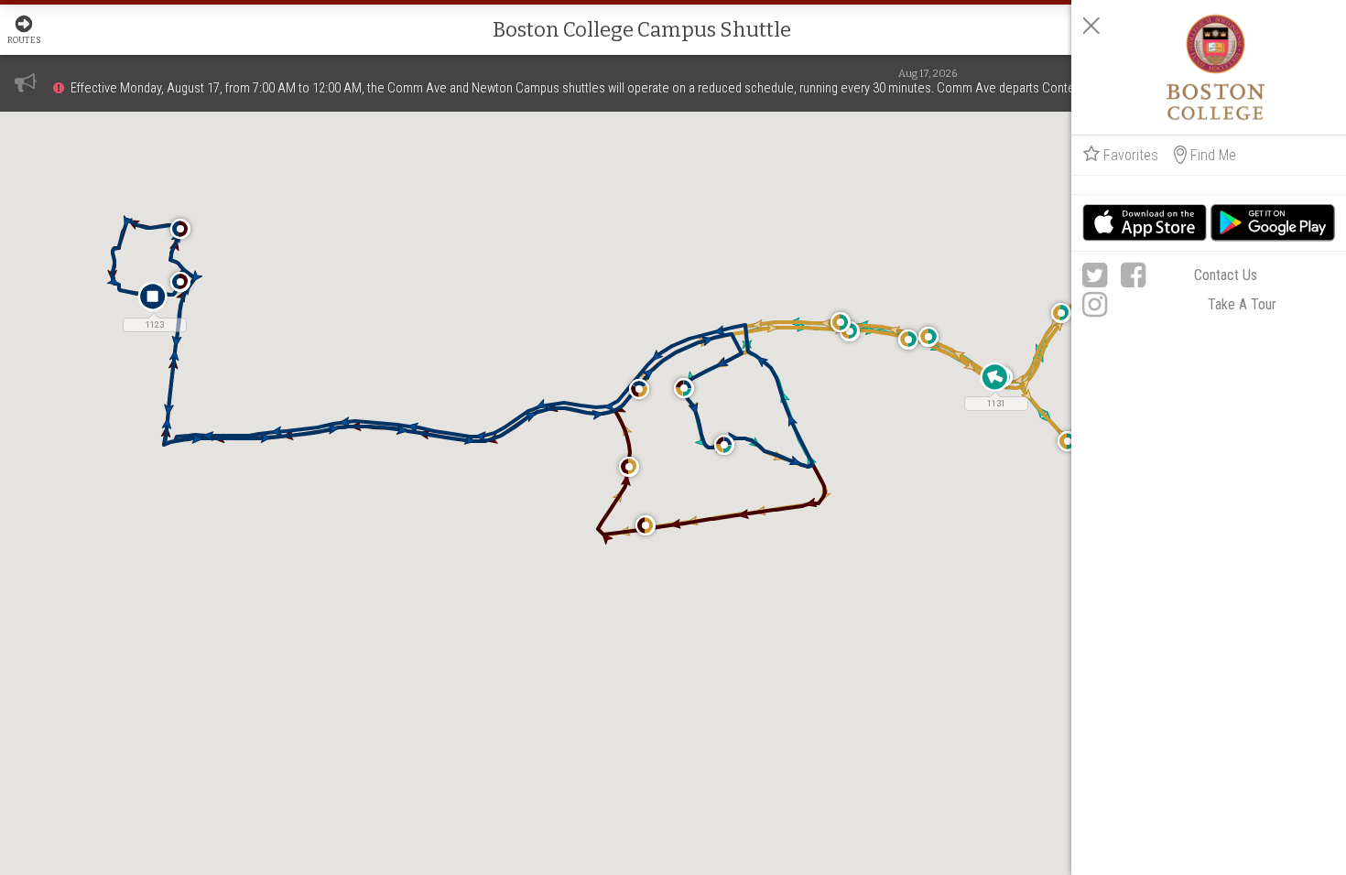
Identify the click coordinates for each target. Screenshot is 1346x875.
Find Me (1213, 155)
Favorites (1130, 155)
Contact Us (1225, 275)
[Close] (1091, 25)
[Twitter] (1094, 275)
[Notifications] (26, 82)
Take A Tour (1242, 304)
